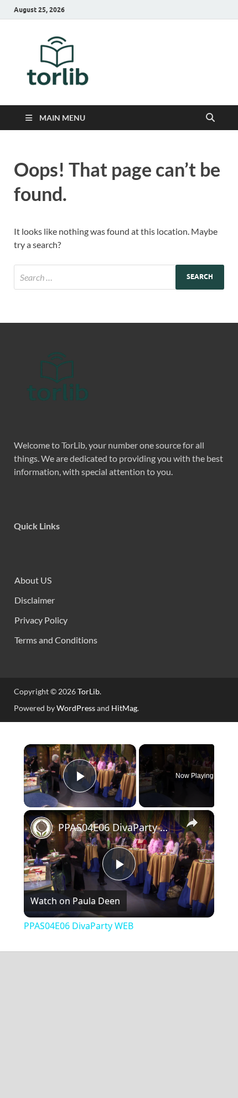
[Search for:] (119, 277)
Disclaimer (34, 600)
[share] (192, 822)
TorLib (88, 691)
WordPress (75, 708)
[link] (41, 828)
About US (32, 580)
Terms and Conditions (55, 640)
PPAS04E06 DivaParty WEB (117, 827)
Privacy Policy (41, 620)
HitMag (124, 708)
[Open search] (210, 118)
